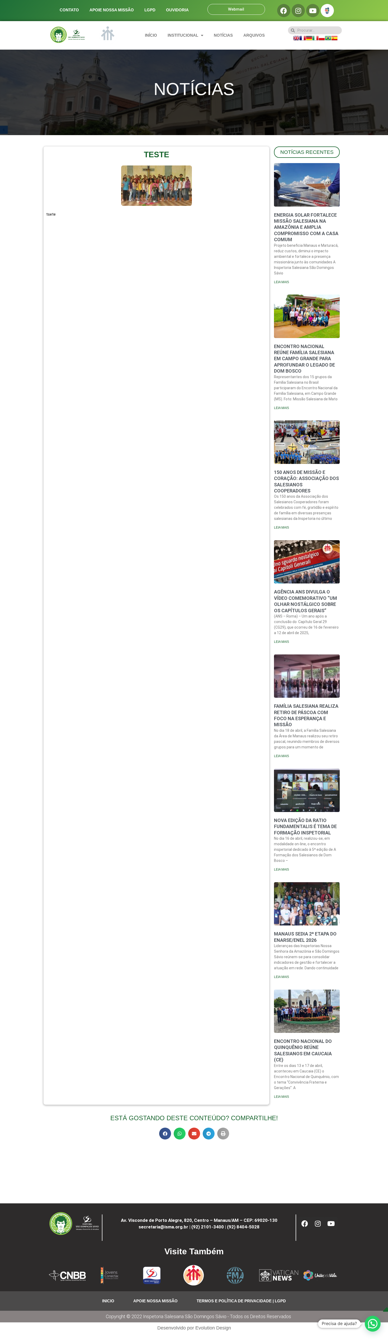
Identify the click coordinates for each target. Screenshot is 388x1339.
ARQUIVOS (254, 35)
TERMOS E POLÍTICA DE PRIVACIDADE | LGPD (241, 1301)
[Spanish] (334, 37)
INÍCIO (151, 35)
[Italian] (315, 37)
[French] (303, 37)
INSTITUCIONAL (183, 35)
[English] (296, 37)
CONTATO (69, 10)
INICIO (108, 1301)
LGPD (149, 10)
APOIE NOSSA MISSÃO (111, 10)
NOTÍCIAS (223, 35)
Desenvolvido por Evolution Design (194, 1328)
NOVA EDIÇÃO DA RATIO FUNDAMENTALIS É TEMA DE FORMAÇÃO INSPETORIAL (305, 826)
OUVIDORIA (177, 10)
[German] (309, 37)
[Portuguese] (328, 37)
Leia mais (281, 282)
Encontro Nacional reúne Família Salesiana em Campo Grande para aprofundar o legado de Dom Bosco (304, 359)
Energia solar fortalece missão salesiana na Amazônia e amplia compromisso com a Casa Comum (306, 227)
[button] (165, 1133)
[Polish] (322, 37)
